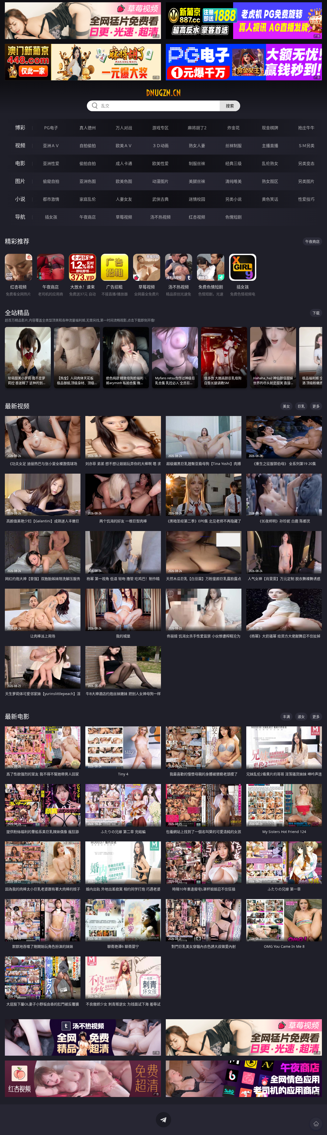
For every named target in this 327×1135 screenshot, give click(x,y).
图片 (20, 181)
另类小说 (233, 199)
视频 (20, 145)
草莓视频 (124, 217)
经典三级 (233, 163)
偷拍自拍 (87, 163)
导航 (20, 216)
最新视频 (17, 406)
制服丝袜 (197, 163)
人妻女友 (124, 199)
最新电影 (17, 716)
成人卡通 (124, 163)
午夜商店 (87, 217)
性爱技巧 (306, 199)
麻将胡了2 (197, 128)
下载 (316, 312)
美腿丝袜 (197, 181)
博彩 (20, 127)
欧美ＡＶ (124, 145)
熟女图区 (270, 181)
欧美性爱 (160, 163)
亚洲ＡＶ (51, 145)
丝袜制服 (233, 145)
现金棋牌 (270, 128)
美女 (286, 406)
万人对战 (124, 128)
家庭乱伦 (87, 199)
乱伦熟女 (270, 163)
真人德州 (87, 128)
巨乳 (301, 406)
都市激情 (51, 199)
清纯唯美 (233, 181)
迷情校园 (197, 199)
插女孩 (51, 217)
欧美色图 (124, 181)
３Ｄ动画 (160, 145)
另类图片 (306, 181)
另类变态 (306, 163)
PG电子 (51, 128)
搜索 (230, 106)
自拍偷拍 (87, 145)
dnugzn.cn (163, 93)
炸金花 (233, 128)
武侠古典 (160, 199)
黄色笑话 (270, 199)
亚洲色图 (87, 181)
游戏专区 (160, 128)
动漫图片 (160, 181)
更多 (316, 406)
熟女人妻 (197, 145)
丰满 (286, 716)
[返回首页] (316, 1124)
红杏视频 (197, 217)
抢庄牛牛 (306, 128)
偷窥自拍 (51, 181)
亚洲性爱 (51, 163)
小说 (20, 199)
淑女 (301, 716)
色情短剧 (233, 217)
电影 (20, 163)
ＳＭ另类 (306, 145)
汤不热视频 (160, 217)
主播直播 (270, 145)
